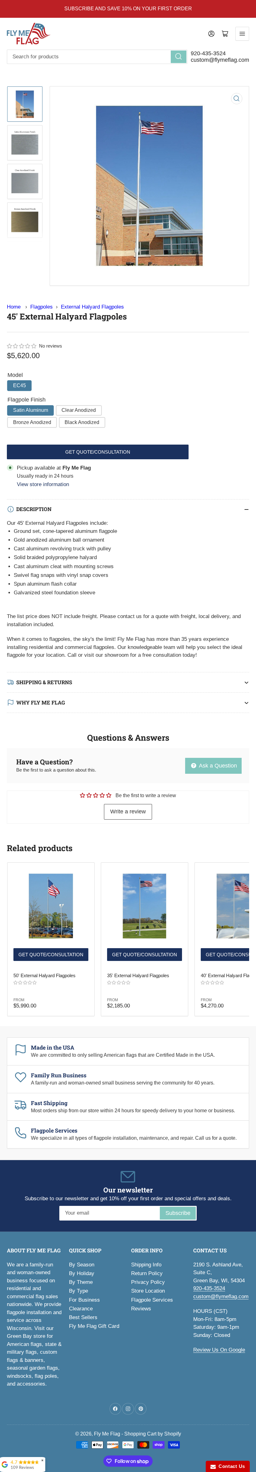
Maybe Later (190, 797)
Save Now (190, 780)
